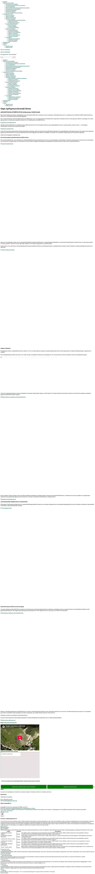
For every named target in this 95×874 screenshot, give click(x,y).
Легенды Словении (13, 39)
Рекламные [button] (3, 864)
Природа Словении (10, 28)
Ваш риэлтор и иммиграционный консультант (17, 7)
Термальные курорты (13, 22)
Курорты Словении (10, 19)
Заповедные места (13, 30)
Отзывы (5, 43)
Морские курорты (12, 21)
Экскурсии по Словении (12, 4)
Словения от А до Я (8, 14)
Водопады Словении (13, 31)
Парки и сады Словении (14, 32)
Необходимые (5, 827)
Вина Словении (12, 25)
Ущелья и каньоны (13, 36)
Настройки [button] (3, 810)
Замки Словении (10, 16)
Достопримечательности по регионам (15, 5)
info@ (5, 800)
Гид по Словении (5, 52)
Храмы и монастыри (11, 17)
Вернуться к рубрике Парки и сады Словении (23, 786)
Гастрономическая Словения (13, 9)
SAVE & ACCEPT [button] (4, 872)
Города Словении (10, 15)
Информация (6, 42)
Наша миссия (9, 47)
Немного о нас (9, 46)
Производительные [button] (5, 854)
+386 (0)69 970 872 (7, 799)
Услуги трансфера (10, 6)
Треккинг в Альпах (10, 11)
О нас (4, 44)
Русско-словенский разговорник (14, 12)
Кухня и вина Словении (12, 23)
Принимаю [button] (10, 810)
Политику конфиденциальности (14, 808)
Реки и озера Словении (14, 35)
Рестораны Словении (13, 27)
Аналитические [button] (4, 859)
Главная (5, 1)
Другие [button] (2, 869)
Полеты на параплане (11, 10)
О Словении (9, 37)
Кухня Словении (12, 26)
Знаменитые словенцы (14, 38)
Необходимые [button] (4, 826)
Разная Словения (12, 41)
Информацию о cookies (29, 808)
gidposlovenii (10, 800)
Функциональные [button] (5, 849)
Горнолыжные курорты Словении (16, 20)
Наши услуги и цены (8, 3)
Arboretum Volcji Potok (10, 722)
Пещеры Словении (13, 33)
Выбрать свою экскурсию (70, 786)
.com (15, 800)
